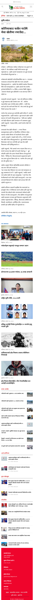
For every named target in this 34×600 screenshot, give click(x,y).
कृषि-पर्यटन (14, 595)
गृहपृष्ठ (2, 23)
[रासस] (3, 39)
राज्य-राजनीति (24, 592)
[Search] (2, 7)
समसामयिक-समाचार (14, 592)
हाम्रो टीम (20, 595)
